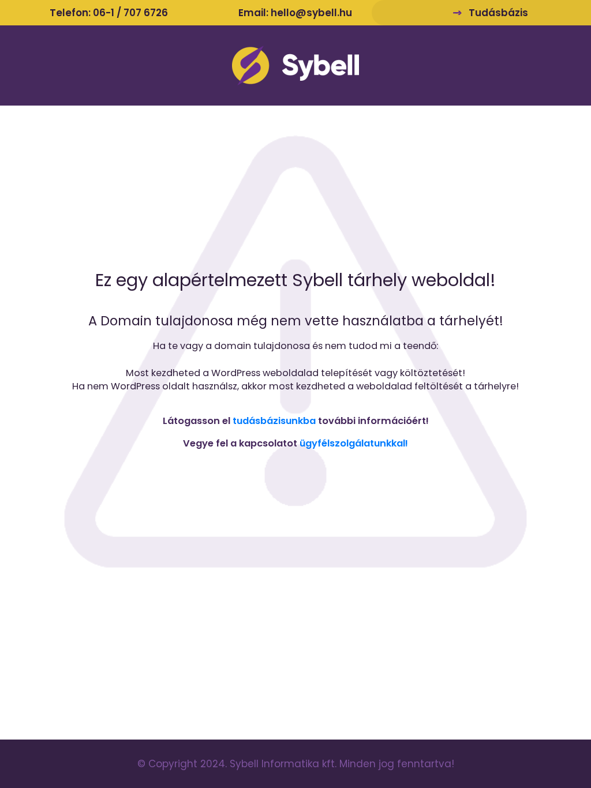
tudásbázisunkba (274, 420)
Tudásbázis (498, 13)
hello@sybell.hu (311, 13)
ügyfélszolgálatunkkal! (354, 443)
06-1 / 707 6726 (130, 13)
